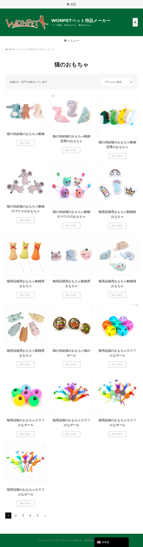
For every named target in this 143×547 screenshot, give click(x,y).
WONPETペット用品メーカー (80, 20)
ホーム (8, 49)
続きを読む (25, 143)
